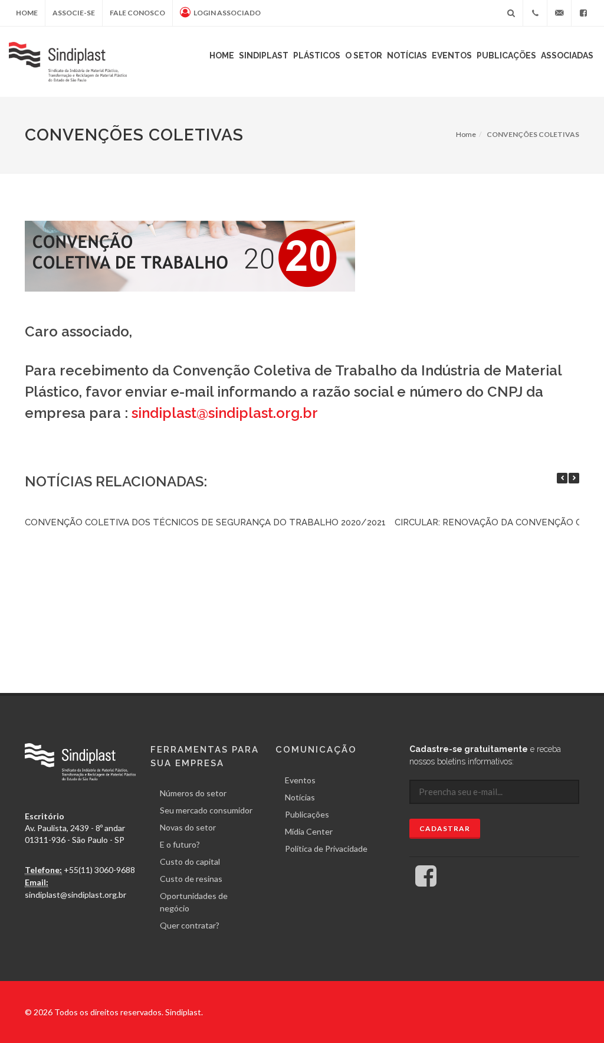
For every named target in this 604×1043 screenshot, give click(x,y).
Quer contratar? (189, 925)
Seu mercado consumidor (206, 810)
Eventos (452, 55)
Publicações (506, 55)
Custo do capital (190, 861)
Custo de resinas (191, 879)
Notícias (407, 55)
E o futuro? (180, 844)
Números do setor (193, 793)
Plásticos (316, 55)
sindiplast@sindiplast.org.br (225, 412)
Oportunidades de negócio (194, 902)
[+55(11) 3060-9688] (535, 13)
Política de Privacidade (326, 848)
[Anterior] (562, 478)
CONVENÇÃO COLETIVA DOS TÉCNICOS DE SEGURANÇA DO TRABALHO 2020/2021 (205, 522)
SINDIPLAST (263, 55)
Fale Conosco (137, 12)
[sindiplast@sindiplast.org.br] (559, 13)
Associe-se (73, 12)
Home (27, 12)
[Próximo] (574, 478)
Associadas (567, 55)
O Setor (363, 55)
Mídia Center (309, 831)
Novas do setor (188, 827)
